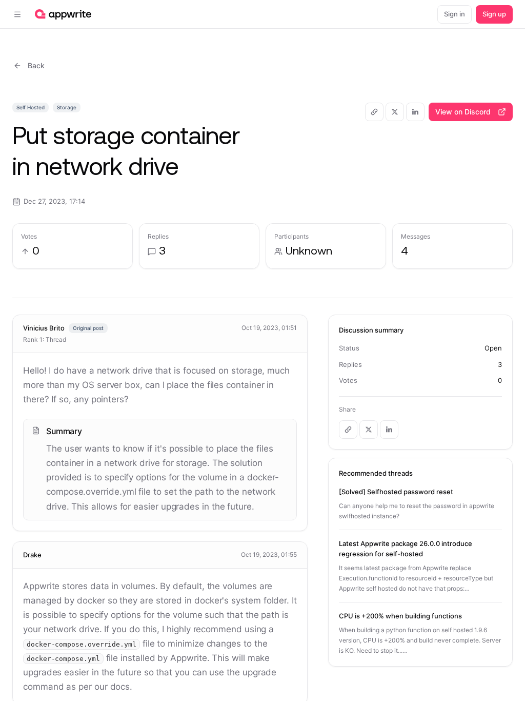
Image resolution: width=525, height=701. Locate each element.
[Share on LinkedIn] (415, 112)
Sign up (494, 14)
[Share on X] (395, 112)
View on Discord (463, 111)
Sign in (454, 14)
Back (36, 65)
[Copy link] (374, 112)
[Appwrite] (63, 14)
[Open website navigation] (17, 14)
